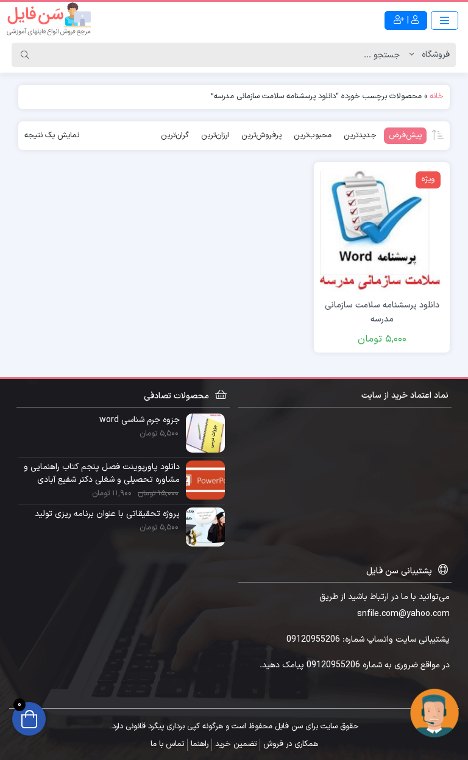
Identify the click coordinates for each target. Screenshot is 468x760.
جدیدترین (360, 135)
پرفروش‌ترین (261, 135)
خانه (437, 96)
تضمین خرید (236, 744)
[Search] (25, 55)
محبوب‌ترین (313, 135)
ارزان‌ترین (215, 135)
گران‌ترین (175, 135)
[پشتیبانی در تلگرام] (434, 712)
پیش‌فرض (405, 135)
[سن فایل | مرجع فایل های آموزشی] (48, 20)
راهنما (199, 744)
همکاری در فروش (290, 744)
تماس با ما (167, 744)
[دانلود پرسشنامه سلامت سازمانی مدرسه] (382, 229)
